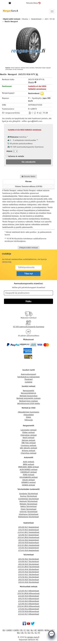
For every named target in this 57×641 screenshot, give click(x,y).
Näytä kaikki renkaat (11, 19)
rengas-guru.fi (33, 637)
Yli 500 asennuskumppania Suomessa (28, 327)
